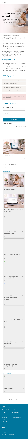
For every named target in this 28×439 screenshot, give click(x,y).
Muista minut (8, 123)
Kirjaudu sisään (14, 119)
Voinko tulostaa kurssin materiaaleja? (12, 90)
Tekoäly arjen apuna (12, 164)
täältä (14, 54)
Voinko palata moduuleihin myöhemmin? (13, 87)
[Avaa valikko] (25, 2)
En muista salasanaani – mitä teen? (12, 80)
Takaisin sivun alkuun (14, 400)
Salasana (6, 113)
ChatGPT (10, 167)
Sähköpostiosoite (8, 107)
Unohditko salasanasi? (20, 126)
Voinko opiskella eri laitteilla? (10, 83)
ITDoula (4, 2)
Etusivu (3, 415)
